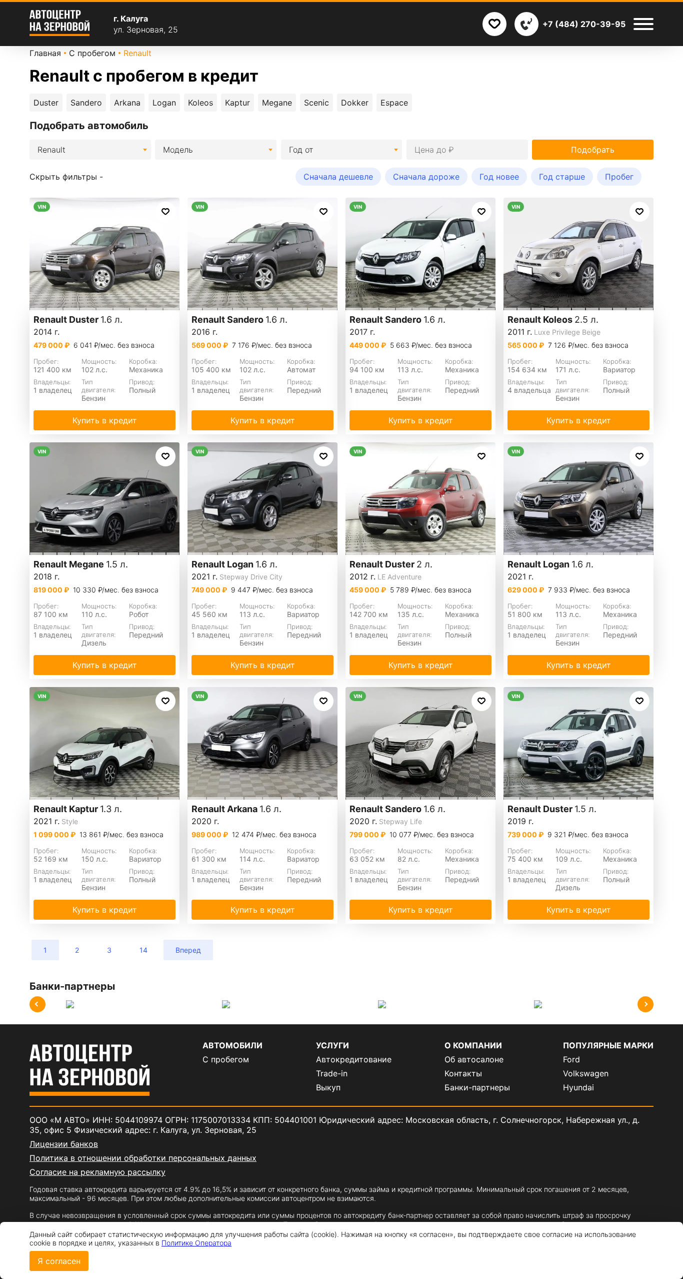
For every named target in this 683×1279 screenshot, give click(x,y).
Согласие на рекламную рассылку (98, 1172)
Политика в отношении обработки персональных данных (143, 1158)
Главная (45, 53)
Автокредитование (354, 1059)
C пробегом (225, 1059)
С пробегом (92, 53)
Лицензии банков (64, 1144)
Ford (571, 1059)
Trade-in (332, 1073)
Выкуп (328, 1087)
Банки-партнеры (477, 1087)
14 (144, 950)
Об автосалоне (474, 1059)
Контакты (463, 1073)
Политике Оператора (197, 1242)
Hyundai (578, 1087)
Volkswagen (585, 1073)
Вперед (188, 950)
